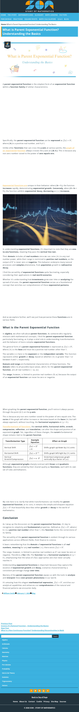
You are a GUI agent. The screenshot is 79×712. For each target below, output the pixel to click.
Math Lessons (51, 15)
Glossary (39, 15)
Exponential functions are (15, 185)
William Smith (9, 593)
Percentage (6, 19)
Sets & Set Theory (8, 673)
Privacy (46, 701)
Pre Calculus (6, 665)
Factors (63, 15)
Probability (6, 669)
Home (3, 15)
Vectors (4, 685)
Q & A (60, 19)
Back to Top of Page (39, 697)
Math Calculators (47, 19)
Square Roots (30, 19)
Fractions (18, 19)
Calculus (5, 648)
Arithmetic (6, 644)
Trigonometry (7, 681)
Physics (4, 661)
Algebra (5, 640)
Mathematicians (25, 15)
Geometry (5, 652)
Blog (66, 19)
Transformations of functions (16, 426)
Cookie (39, 701)
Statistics (5, 677)
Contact (31, 701)
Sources (63, 701)
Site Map (54, 701)
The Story (12, 15)
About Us (23, 701)
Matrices (5, 656)
